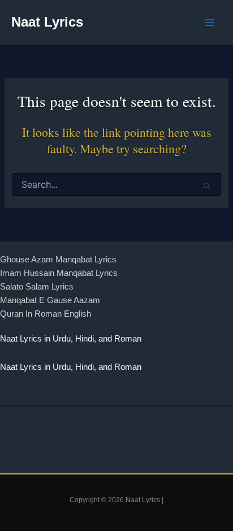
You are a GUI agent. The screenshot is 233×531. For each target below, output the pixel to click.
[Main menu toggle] (210, 22)
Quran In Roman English (45, 313)
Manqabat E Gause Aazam (50, 300)
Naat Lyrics (47, 22)
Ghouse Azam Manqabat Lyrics (58, 259)
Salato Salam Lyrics (37, 286)
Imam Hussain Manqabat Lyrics (59, 273)
